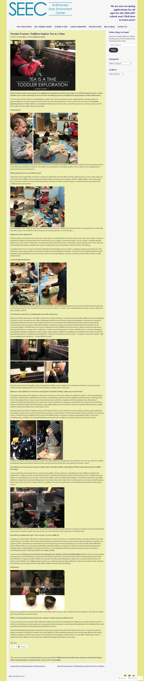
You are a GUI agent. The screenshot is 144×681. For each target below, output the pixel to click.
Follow (113, 50)
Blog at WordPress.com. (17, 676)
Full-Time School (24, 27)
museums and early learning (91, 658)
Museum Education (71, 658)
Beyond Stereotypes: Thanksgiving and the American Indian (81, 666)
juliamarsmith (39, 37)
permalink (56, 660)
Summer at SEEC (61, 27)
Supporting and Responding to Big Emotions (27, 666)
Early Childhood (57, 658)
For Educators (95, 27)
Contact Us (122, 27)
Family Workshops (78, 27)
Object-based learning (18, 660)
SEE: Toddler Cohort (43, 27)
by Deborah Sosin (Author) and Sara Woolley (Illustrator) (53, 554)
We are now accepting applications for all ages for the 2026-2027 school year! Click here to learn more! (122, 13)
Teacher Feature (36, 658)
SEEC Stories (109, 27)
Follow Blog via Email (119, 32)
